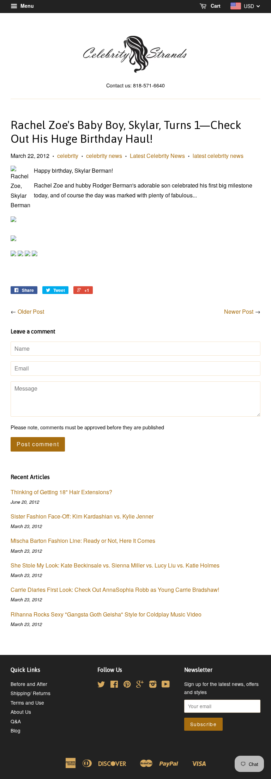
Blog (15, 730)
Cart (215, 5)
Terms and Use (27, 702)
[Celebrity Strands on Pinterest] (127, 685)
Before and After (29, 683)
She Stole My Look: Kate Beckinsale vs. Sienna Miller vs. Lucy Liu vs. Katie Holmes (115, 565)
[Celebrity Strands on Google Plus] (140, 685)
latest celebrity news (218, 156)
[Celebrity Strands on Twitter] (101, 685)
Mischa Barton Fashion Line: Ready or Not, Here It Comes (83, 540)
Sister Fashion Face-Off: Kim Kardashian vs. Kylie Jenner (82, 516)
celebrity (67, 156)
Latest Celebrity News (157, 156)
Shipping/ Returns (30, 693)
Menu (26, 5)
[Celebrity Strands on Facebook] (114, 685)
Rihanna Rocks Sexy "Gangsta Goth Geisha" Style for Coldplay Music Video (106, 614)
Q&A (16, 721)
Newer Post (238, 311)
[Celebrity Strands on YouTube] (166, 685)
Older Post (31, 311)
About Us (21, 711)
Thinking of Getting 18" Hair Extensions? (61, 492)
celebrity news (104, 156)
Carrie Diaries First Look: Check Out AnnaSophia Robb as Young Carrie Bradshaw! (115, 589)
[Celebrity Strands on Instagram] (153, 685)
